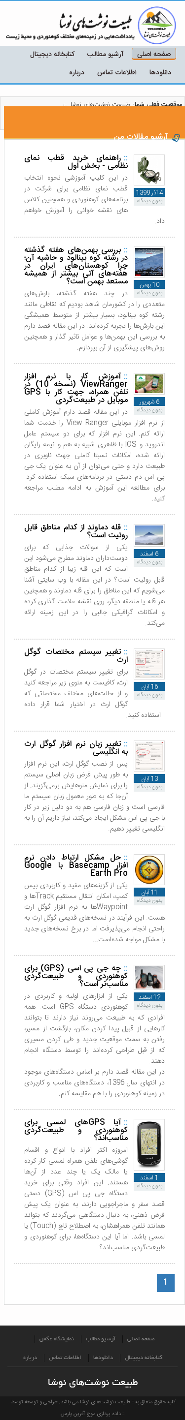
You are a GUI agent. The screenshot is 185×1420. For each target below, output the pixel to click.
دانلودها (160, 73)
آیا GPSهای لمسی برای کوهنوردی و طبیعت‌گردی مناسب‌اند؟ (76, 1130)
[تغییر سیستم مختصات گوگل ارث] (149, 677)
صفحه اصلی (154, 54)
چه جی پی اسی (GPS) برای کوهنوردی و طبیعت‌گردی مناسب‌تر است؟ (76, 976)
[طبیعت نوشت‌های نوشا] (128, 26)
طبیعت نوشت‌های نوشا (100, 104)
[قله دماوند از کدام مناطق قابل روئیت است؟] (149, 545)
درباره (76, 73)
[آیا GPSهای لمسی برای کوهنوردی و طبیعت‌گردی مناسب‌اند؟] (149, 1168)
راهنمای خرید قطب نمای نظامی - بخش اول (76, 162)
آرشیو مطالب (105, 55)
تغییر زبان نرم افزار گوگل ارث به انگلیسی (76, 748)
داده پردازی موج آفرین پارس (91, 1414)
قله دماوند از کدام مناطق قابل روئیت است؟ (76, 531)
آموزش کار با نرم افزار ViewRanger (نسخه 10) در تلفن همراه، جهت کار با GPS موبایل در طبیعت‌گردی (76, 388)
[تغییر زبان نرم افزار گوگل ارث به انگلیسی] (149, 769)
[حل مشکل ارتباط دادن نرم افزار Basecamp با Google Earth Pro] (149, 883)
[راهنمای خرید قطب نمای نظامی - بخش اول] (149, 183)
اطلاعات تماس (117, 73)
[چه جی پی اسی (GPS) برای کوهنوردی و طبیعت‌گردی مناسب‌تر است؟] (149, 988)
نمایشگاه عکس (56, 1339)
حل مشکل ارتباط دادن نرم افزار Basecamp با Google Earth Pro (76, 865)
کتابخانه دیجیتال (52, 55)
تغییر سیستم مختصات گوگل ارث (76, 656)
